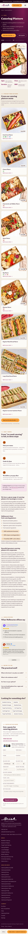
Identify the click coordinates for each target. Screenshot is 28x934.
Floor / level (6, 777)
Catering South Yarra (6, 888)
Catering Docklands (5, 870)
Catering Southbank (6, 883)
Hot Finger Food (17, 708)
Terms (6, 926)
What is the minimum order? (9, 677)
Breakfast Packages (6, 705)
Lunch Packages (5, 849)
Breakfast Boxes (17, 705)
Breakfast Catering (6, 702)
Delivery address (7, 772)
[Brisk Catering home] (5, 5)
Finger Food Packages (17, 711)
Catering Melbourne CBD (7, 867)
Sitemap (3, 918)
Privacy (2, 926)
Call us (3, 931)
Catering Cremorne (5, 895)
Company (18, 755)
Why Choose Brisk (5, 908)
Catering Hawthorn (5, 897)
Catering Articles (5, 913)
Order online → (4, 861)
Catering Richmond (5, 877)
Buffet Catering (4, 854)
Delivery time (19, 761)
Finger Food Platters (6, 714)
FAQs (2, 911)
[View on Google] (4, 644)
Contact (3, 915)
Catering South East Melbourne (8, 881)
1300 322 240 (14, 487)
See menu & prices (8, 35)
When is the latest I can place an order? (12, 673)
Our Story (3, 906)
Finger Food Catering (6, 708)
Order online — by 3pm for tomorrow (17, 931)
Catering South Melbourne (7, 886)
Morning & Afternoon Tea (7, 856)
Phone (4, 755)
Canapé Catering (5, 852)
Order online (17, 5)
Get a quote (22, 35)
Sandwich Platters (5, 843)
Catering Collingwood (6, 900)
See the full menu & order (10, 420)
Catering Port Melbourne (7, 893)
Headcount (6, 766)
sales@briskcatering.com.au (10, 741)
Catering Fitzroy (5, 872)
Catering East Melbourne (7, 879)
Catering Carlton (5, 874)
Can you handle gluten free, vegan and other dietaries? (12, 687)
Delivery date (6, 761)
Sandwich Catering (18, 714)
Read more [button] (5, 654)
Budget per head (20, 766)
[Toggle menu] (25, 5)
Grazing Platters (5, 847)
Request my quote (10, 800)
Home (2, 10)
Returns (10, 926)
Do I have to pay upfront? (8, 681)
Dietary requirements (8, 783)
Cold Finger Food (6, 711)
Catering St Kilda (5, 890)
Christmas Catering (5, 859)
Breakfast (16, 702)
